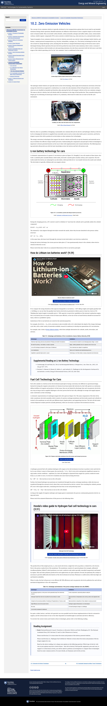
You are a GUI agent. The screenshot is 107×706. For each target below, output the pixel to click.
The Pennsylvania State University (44, 701)
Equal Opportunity (72, 701)
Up (65, 663)
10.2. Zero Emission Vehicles (17, 71)
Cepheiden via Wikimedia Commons (64, 215)
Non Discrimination (59, 701)
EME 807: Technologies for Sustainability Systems (17, 7)
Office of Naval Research (65, 125)
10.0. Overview (13, 65)
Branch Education (55, 304)
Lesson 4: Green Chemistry (14, 43)
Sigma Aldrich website (52, 329)
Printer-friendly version (35, 670)
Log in (103, 7)
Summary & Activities (14, 76)
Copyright (79, 701)
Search (23, 20)
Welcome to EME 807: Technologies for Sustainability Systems (45, 17)
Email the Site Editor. (74, 690)
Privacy (52, 701)
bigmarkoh (50, 557)
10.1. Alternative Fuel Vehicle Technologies (39, 663)
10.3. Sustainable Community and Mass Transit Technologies (89, 663)
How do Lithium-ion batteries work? (67, 304)
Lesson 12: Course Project (14, 81)
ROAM (39, 694)
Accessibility (65, 701)
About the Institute (98, 689)
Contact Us (67, 690)
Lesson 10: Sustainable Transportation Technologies (71, 17)
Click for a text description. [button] (66, 459)
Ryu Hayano (65, 79)
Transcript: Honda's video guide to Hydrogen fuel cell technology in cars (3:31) (66, 554)
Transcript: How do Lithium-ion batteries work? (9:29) (66, 301)
